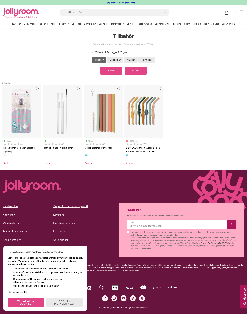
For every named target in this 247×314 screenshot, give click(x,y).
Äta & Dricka (115, 44)
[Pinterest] (142, 298)
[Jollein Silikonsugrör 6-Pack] (86, 155)
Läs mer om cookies (18, 292)
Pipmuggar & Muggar (133, 44)
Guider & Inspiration (15, 231)
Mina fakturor (11, 223)
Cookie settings (12, 240)
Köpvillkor (9, 214)
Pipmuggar (146, 59)
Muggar (131, 59)
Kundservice (10, 206)
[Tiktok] (133, 298)
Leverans (58, 214)
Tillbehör (150, 44)
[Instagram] (114, 298)
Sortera (135, 70)
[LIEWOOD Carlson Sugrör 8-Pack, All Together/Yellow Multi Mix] (127, 155)
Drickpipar (115, 59)
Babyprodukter (100, 44)
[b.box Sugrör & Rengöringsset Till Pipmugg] (4, 155)
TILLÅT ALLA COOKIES (25, 302)
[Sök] (165, 12)
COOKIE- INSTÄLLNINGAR (64, 302)
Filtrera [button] (111, 70)
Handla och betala (64, 223)
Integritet (59, 231)
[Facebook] (105, 298)
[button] (234, 12)
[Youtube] (124, 298)
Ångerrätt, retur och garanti (70, 206)
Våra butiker (60, 240)
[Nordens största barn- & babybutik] (21, 11)
